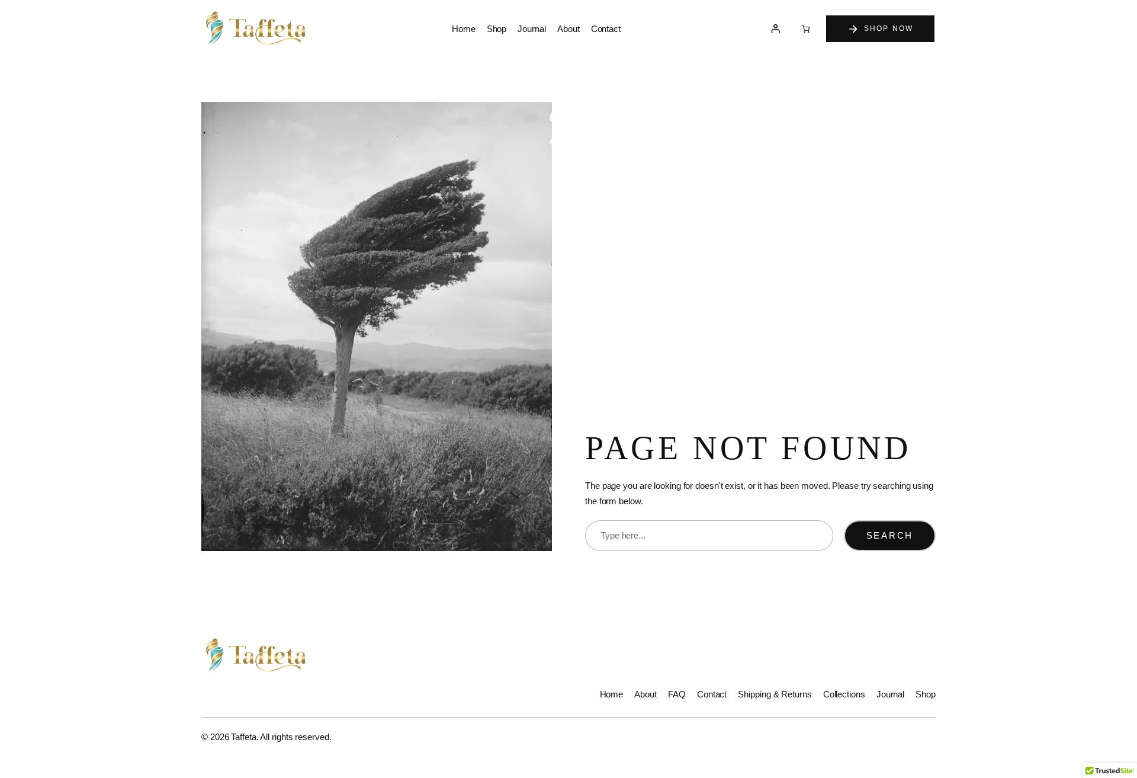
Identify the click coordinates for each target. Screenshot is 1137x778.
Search (889, 535)
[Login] (776, 29)
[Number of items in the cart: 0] (805, 29)
